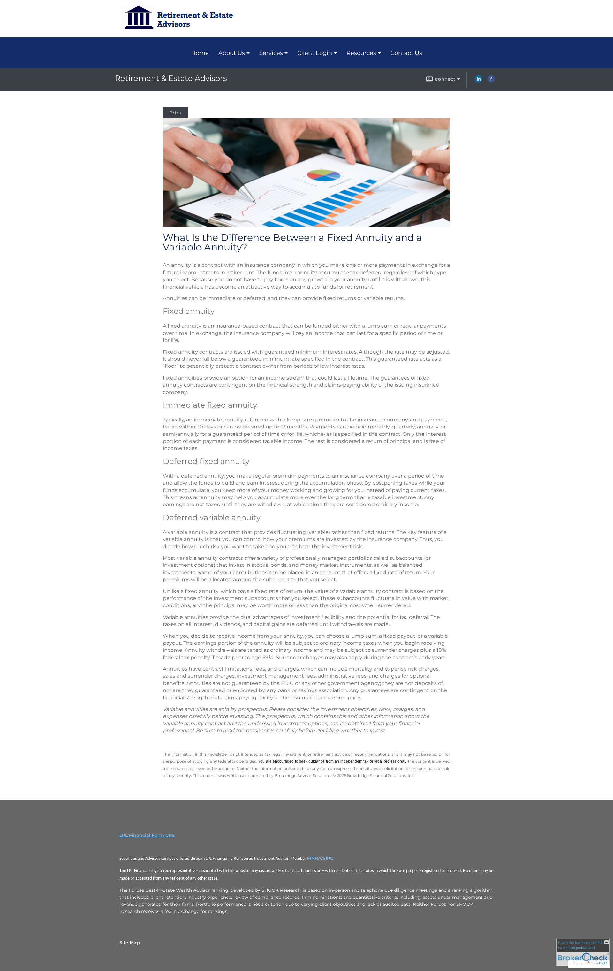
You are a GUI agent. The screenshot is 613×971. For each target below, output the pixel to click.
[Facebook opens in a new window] (491, 81)
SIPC (328, 858)
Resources (361, 53)
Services (271, 53)
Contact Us (406, 53)
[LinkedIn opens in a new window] (478, 81)
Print (175, 113)
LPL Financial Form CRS (147, 835)
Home (200, 53)
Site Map (129, 942)
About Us (231, 53)
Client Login (314, 53)
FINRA (314, 858)
